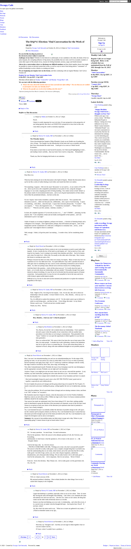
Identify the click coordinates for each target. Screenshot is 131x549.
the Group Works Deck (84, 94)
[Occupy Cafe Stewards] (21, 45)
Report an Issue (114, 545)
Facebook (32, 101)
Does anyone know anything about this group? (101, 315)
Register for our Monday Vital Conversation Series (35, 75)
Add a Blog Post (98, 341)
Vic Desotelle (99, 180)
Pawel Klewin (37, 355)
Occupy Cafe (6, 5)
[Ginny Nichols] (105, 379)
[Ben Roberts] (95, 367)
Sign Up (101, 1)
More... (101, 256)
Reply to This (24, 108)
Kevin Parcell (104, 331)
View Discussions (33, 51)
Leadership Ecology (102, 184)
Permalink (34, 117)
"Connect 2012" (96, 84)
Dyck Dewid (40, 246)
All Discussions (23, 37)
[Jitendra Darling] (105, 352)
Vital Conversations (73, 48)
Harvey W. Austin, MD (46, 136)
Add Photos (96, 476)
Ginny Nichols (105, 385)
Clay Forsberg (99, 105)
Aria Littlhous (104, 306)
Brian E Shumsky (97, 418)
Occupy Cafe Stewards (39, 48)
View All (109, 341)
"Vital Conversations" (98, 72)
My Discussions (34, 37)
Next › (54, 537)
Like (22, 98)
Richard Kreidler (105, 292)
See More (97, 158)
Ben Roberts (48, 327)
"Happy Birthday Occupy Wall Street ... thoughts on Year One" (103, 112)
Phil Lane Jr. (104, 372)
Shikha (43, 117)
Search (129, 1)
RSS (20, 542)
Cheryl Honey (96, 467)
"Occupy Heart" (96, 96)
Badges (105, 545)
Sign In (106, 1)
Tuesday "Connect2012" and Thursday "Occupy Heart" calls (52, 79)
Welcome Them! (100, 174)
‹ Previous (23, 537)
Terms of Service (126, 545)
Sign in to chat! (118, 548)
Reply (35, 131)
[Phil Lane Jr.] (105, 367)
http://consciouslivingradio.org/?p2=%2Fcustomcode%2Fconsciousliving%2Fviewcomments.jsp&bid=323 (103, 239)
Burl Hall (103, 276)
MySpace (24, 101)
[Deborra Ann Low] (95, 379)
